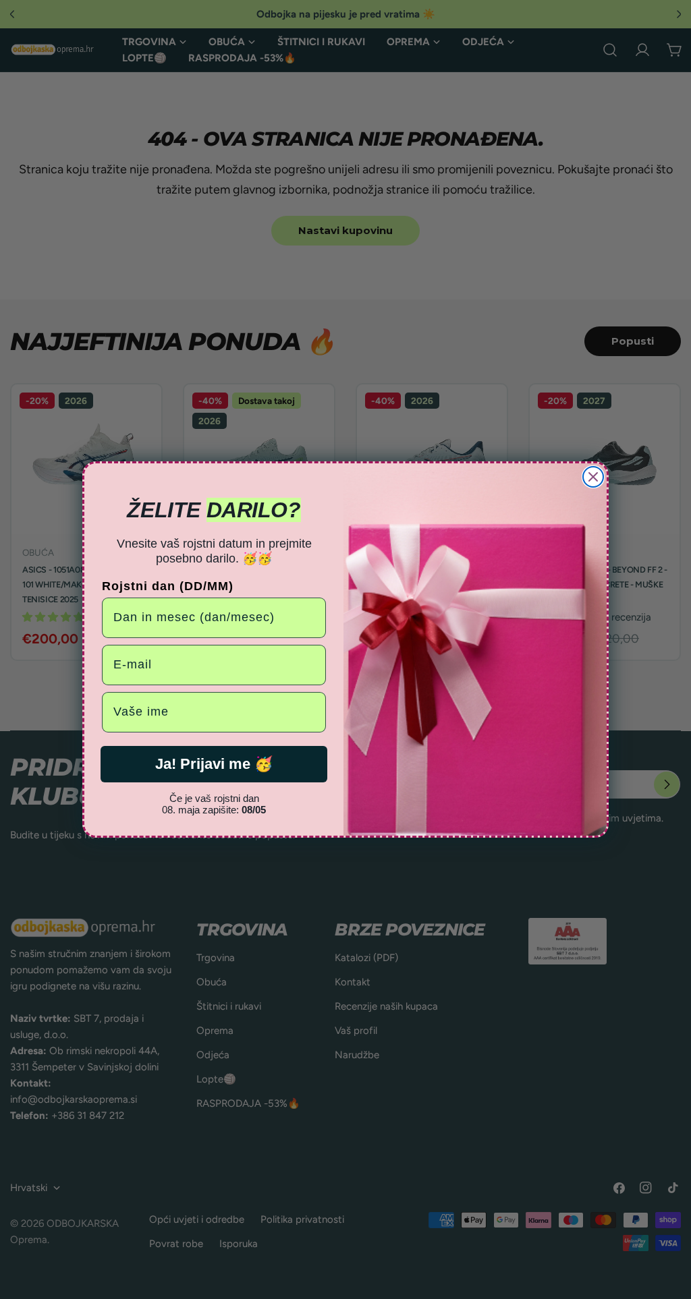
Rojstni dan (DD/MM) (167, 586)
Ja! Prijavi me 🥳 (214, 763)
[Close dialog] (593, 477)
